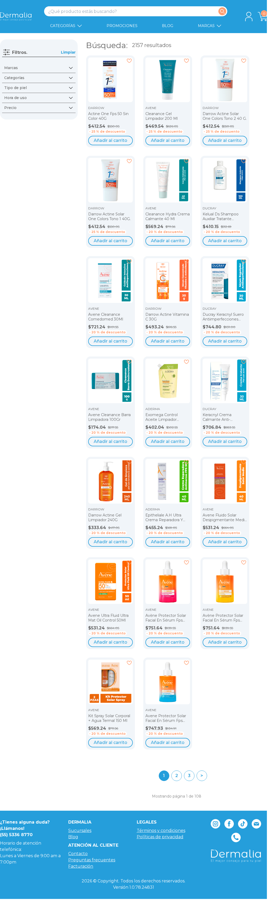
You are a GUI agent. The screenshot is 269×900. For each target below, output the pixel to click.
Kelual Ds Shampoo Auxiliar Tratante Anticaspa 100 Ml (221, 216)
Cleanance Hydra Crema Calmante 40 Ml (167, 216)
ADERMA (152, 409)
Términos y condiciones (161, 830)
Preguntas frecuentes (91, 859)
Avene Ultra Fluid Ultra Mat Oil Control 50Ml (108, 618)
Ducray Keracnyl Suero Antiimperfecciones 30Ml (223, 317)
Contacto (78, 853)
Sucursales (79, 830)
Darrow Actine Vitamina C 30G (167, 317)
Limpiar (68, 52)
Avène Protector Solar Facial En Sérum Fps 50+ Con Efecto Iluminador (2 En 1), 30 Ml (223, 618)
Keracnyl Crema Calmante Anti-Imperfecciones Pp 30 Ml (223, 417)
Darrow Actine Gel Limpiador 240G (105, 517)
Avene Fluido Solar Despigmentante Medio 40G (225, 517)
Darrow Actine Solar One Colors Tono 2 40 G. (225, 116)
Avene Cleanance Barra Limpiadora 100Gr (109, 417)
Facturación (80, 866)
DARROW (96, 108)
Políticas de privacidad (160, 836)
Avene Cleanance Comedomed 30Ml (105, 317)
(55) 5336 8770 (16, 834)
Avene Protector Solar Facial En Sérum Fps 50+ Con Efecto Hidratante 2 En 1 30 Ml (166, 718)
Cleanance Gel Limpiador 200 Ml (161, 116)
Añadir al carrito (110, 140)
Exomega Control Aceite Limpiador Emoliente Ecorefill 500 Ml (166, 417)
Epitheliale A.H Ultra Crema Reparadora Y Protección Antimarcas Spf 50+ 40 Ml (166, 517)
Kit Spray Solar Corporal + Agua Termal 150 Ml (109, 718)
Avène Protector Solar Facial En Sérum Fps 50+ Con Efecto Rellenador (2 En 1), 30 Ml (165, 618)
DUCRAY (209, 208)
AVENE (150, 108)
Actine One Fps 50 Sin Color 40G (108, 116)
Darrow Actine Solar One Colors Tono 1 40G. (109, 216)
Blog (73, 836)
